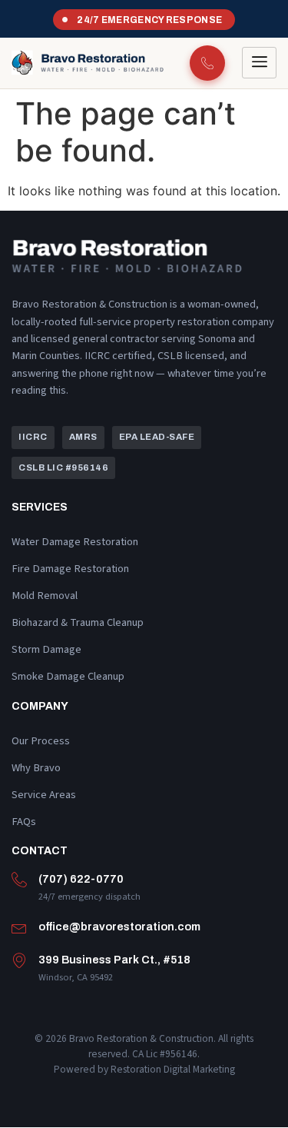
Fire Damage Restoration (70, 569)
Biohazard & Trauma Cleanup (78, 622)
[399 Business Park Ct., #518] (19, 960)
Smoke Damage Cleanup (68, 676)
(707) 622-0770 (81, 879)
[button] (33, 437)
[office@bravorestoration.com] (19, 927)
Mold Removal (45, 595)
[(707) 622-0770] (19, 879)
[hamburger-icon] (259, 62)
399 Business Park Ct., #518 (114, 959)
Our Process (41, 741)
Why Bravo (36, 768)
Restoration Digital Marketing (173, 1069)
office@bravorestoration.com (119, 926)
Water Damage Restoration (75, 542)
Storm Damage (46, 649)
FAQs (24, 822)
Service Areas (44, 795)
